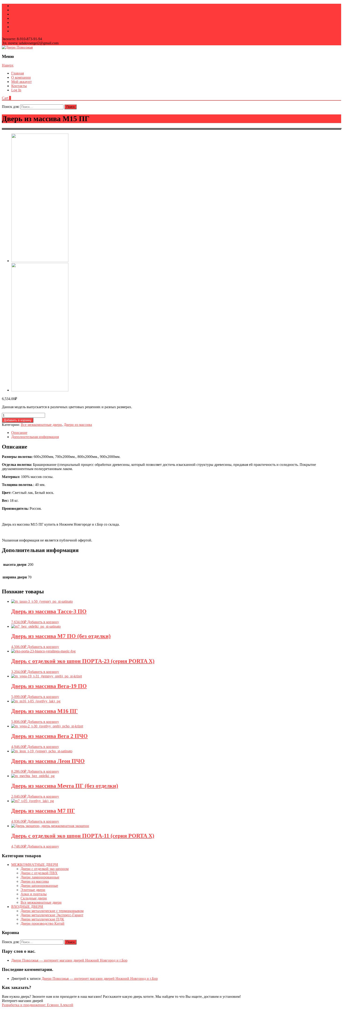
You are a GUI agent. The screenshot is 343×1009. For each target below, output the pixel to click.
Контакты (19, 86)
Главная (17, 73)
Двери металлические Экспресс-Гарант (52, 915)
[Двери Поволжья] (17, 47)
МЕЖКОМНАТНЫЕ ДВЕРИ (34, 865)
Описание (19, 433)
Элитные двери (33, 890)
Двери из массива (78, 425)
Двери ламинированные (40, 877)
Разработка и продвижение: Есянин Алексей (37, 1005)
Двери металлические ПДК (42, 919)
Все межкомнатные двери (41, 425)
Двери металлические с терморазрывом (52, 911)
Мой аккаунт (21, 82)
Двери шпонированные (39, 886)
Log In (16, 90)
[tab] (176, 433)
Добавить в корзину (18, 420)
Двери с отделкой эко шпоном (45, 869)
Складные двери (34, 898)
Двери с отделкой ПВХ (39, 873)
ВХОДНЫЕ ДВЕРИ (27, 907)
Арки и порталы (34, 894)
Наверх (8, 65)
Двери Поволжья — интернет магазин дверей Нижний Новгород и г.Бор (69, 960)
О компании (21, 77)
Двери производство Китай (42, 923)
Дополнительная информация (35, 437)
